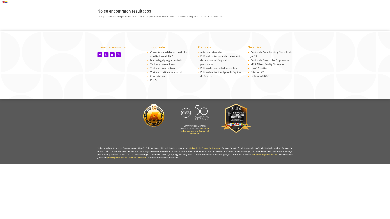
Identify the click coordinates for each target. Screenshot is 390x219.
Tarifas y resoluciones (162, 64)
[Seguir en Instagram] (118, 54)
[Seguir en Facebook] (100, 54)
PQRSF (154, 80)
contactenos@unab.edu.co (264, 154)
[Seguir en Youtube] (112, 54)
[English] (3, 2)
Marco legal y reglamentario (166, 60)
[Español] (6, 2)
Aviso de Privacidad (137, 157)
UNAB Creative (259, 68)
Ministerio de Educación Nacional (204, 148)
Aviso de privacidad (211, 52)
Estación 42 (257, 72)
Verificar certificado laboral (166, 72)
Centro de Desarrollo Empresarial (270, 60)
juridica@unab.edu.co (117, 157)
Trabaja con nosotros (162, 68)
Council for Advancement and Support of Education (195, 131)
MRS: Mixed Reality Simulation (268, 64)
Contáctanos (157, 76)
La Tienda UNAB (260, 76)
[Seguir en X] (106, 54)
